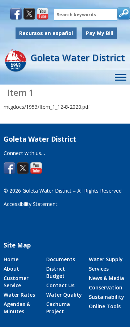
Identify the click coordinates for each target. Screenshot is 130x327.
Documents (60, 259)
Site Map (17, 245)
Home (11, 259)
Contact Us (60, 285)
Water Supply (106, 259)
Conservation (105, 287)
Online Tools (105, 306)
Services (99, 268)
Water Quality (64, 294)
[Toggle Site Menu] (120, 77)
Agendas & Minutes (17, 308)
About (11, 268)
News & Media (106, 278)
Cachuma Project (58, 308)
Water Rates (19, 294)
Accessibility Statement (30, 204)
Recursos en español (46, 33)
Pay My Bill (99, 33)
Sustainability (106, 296)
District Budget (55, 272)
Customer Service (16, 282)
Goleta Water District (77, 57)
